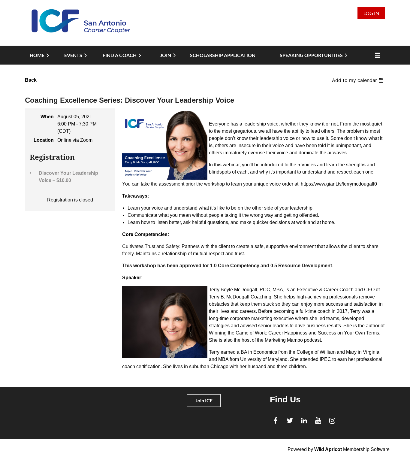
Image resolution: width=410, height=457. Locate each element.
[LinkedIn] (303, 420)
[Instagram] (332, 420)
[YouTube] (318, 420)
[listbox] (358, 80)
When (47, 116)
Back (31, 80)
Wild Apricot (328, 449)
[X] (289, 420)
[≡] (376, 55)
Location (44, 140)
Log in (371, 13)
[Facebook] (275, 420)
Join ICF (204, 400)
